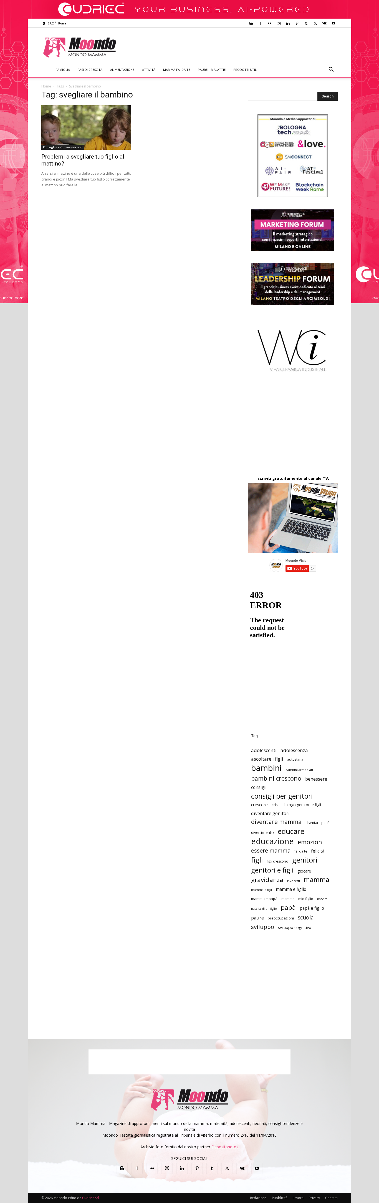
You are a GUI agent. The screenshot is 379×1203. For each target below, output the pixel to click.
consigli (258, 787)
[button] (331, 70)
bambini (266, 768)
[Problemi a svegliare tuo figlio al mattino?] (86, 127)
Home (46, 86)
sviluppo (262, 927)
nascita (322, 899)
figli (257, 860)
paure (257, 918)
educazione (272, 841)
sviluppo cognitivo (294, 927)
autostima (295, 759)
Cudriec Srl (90, 1198)
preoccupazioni (281, 918)
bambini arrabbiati (299, 770)
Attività (148, 69)
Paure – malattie (212, 69)
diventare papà (317, 822)
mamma (316, 880)
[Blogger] (251, 23)
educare (291, 831)
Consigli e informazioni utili (62, 147)
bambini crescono (276, 778)
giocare (304, 871)
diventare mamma (276, 822)
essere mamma (270, 850)
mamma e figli (261, 890)
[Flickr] (269, 23)
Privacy (314, 1198)
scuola (306, 917)
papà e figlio (312, 908)
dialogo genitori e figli (301, 804)
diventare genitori (270, 813)
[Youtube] (333, 23)
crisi (275, 804)
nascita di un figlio (264, 909)
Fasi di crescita (90, 69)
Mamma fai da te (176, 69)
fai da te (300, 851)
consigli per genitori (282, 796)
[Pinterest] (297, 23)
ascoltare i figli (267, 759)
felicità (317, 851)
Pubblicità (279, 1198)
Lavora (298, 1198)
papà (288, 907)
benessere (316, 779)
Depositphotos (224, 1146)
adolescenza (294, 750)
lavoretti (293, 881)
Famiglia (63, 69)
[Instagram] (278, 23)
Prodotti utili (245, 69)
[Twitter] (315, 23)
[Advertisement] (236, 47)
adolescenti (264, 750)
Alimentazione (122, 69)
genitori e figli (272, 870)
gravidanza (267, 880)
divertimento (262, 832)
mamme (287, 898)
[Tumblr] (306, 23)
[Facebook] (260, 23)
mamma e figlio (291, 889)
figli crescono (277, 861)
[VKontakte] (324, 23)
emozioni (311, 842)
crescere (259, 804)
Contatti (331, 1198)
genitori (304, 860)
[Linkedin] (288, 23)
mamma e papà (264, 898)
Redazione (258, 1198)
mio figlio (305, 898)
